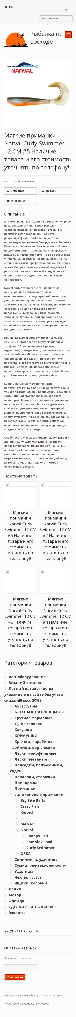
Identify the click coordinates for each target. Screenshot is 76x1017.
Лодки (15, 888)
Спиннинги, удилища (36, 859)
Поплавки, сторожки (35, 776)
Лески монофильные (35, 753)
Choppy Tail (37, 835)
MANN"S (28, 823)
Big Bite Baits (32, 800)
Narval (26, 829)
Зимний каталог (25, 682)
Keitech (27, 812)
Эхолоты (17, 912)
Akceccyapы (26, 706)
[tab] (20, 191)
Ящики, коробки (31, 883)
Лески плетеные (31, 759)
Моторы (17, 894)
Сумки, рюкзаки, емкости (40, 865)
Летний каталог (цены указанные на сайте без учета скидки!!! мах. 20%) (33, 694)
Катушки (23, 729)
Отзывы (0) (18, 200)
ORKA (25, 853)
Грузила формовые (34, 717)
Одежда (16, 900)
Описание (17, 191)
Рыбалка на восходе (46, 38)
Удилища (24, 871)
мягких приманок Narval (49, 437)
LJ (22, 818)
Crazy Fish (29, 806)
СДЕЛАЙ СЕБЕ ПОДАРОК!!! (32, 906)
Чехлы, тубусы (29, 877)
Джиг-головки (29, 723)
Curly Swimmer (25, 181)
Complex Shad (39, 841)
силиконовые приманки (39, 794)
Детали (51, 191)
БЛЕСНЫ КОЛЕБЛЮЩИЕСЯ (39, 712)
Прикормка (26, 782)
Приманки (25, 788)
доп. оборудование (27, 676)
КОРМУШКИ (26, 735)
